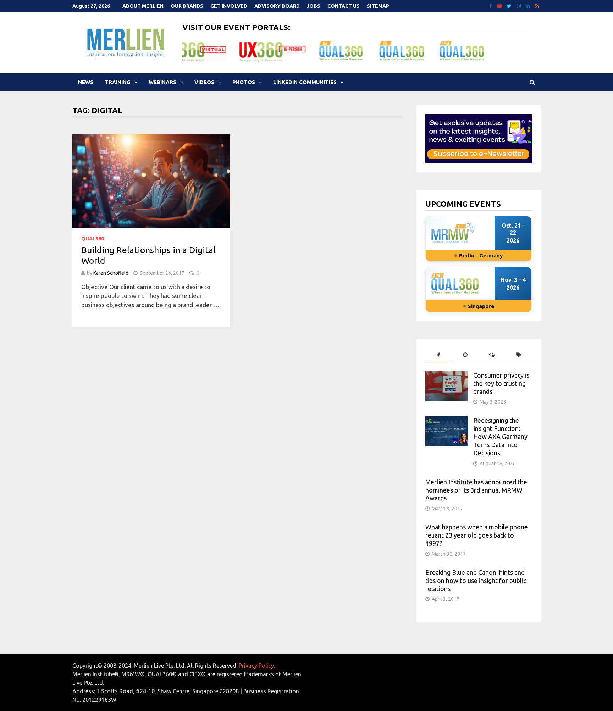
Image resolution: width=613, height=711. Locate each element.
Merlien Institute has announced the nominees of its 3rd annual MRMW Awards (476, 490)
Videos (204, 82)
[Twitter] (510, 5)
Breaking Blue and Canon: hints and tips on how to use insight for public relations (475, 580)
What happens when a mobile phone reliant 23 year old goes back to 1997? (476, 535)
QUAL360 (92, 238)
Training (118, 82)
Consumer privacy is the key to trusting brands (501, 383)
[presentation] (438, 355)
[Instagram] (519, 5)
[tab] (438, 355)
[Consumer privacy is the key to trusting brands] (446, 375)
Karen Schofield (110, 273)
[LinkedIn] (528, 5)
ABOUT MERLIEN (143, 6)
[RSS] (537, 5)
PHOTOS (243, 82)
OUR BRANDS (187, 6)
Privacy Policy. (257, 665)
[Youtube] (500, 5)
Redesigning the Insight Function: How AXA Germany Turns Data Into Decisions (500, 436)
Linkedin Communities (305, 82)
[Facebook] (491, 5)
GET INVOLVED (228, 6)
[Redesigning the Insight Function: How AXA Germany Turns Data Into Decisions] (446, 420)
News (85, 82)
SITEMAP (378, 6)
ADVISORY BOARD (277, 6)
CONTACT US (343, 6)
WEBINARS (162, 82)
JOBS (313, 6)
